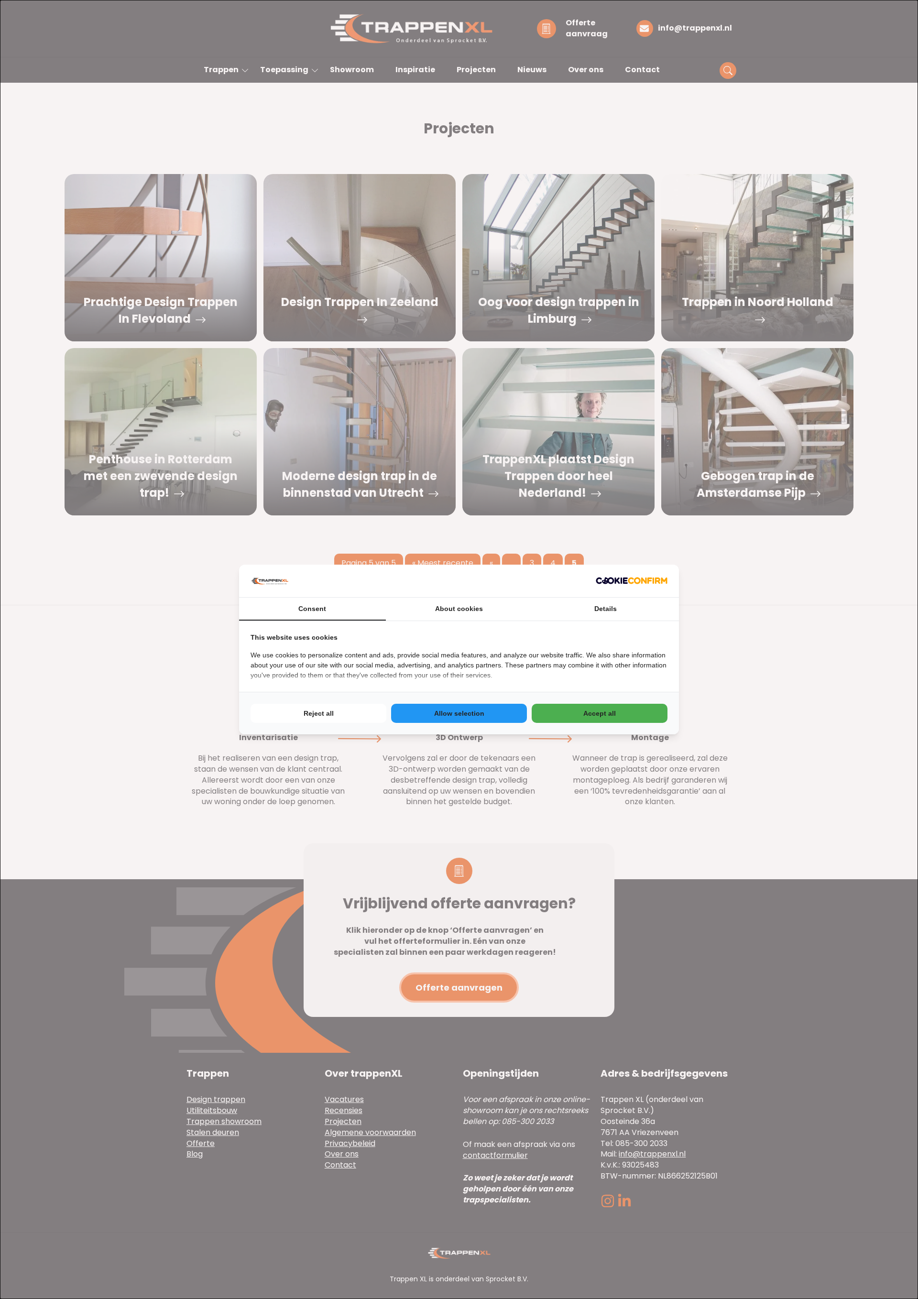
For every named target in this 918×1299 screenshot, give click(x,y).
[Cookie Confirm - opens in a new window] (631, 580)
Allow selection (459, 713)
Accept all (599, 713)
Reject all (319, 713)
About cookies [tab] (459, 608)
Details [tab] (605, 608)
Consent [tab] (312, 608)
